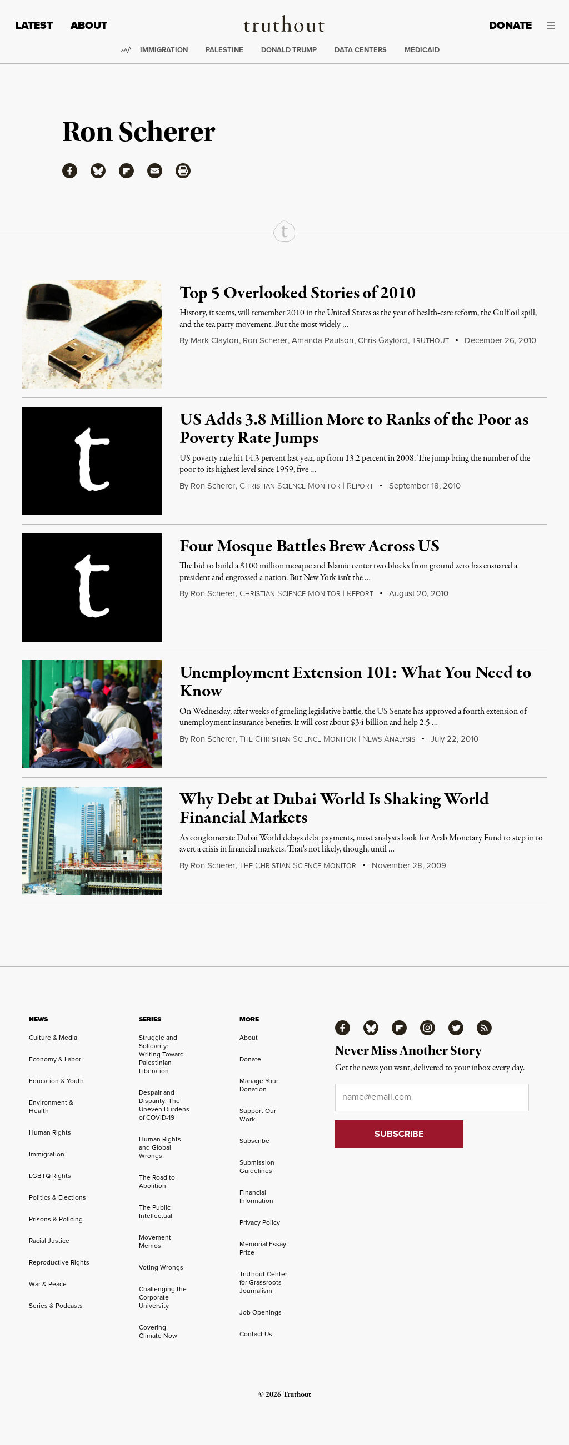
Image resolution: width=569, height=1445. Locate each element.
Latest (34, 25)
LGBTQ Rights (50, 1176)
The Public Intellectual (155, 1211)
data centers (361, 49)
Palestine (224, 49)
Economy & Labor (55, 1059)
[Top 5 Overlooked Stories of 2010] (92, 334)
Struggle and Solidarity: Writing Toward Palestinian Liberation (161, 1054)
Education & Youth (56, 1081)
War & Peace (48, 1284)
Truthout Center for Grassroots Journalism (263, 1282)
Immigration (164, 49)
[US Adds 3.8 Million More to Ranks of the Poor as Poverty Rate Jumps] (92, 461)
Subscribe (254, 1141)
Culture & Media (53, 1038)
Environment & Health (51, 1106)
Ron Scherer (265, 340)
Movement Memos (155, 1241)
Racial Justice (49, 1241)
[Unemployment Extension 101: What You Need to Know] (92, 714)
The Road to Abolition (157, 1181)
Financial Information (256, 1196)
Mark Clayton (214, 340)
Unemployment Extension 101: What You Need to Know (355, 682)
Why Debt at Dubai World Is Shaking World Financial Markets (334, 809)
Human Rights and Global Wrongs (160, 1147)
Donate (510, 25)
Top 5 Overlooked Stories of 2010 (297, 293)
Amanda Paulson (322, 340)
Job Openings (260, 1312)
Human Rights (50, 1132)
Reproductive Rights (59, 1262)
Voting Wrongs (161, 1267)
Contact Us (255, 1334)
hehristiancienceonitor (297, 866)
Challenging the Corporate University (163, 1297)
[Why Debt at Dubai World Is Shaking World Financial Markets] (92, 841)
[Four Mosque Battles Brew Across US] (92, 587)
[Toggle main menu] (551, 25)
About (89, 25)
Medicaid (422, 49)
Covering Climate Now (158, 1331)
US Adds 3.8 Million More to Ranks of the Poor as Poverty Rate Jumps (353, 429)
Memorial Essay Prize (262, 1248)
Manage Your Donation (258, 1085)
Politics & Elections (57, 1197)
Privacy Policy (259, 1222)
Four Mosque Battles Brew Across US (309, 547)
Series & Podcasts (56, 1306)
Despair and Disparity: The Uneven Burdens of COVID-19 (164, 1104)
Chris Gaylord (382, 340)
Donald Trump (289, 49)
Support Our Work (257, 1115)
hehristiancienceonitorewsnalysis (327, 739)
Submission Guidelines (256, 1166)
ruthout (430, 341)
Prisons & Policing (56, 1219)
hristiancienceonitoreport (306, 486)
